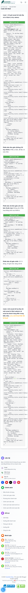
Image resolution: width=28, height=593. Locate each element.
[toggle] (21, 2)
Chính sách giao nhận (9, 495)
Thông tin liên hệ (7, 524)
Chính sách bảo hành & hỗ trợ (11, 505)
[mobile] (25, 2)
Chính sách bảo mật (8, 501)
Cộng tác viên (6, 530)
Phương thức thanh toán (10, 498)
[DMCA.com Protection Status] (20, 586)
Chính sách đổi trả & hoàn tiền (11, 508)
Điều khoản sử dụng (8, 492)
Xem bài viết (7, 542)
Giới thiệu (5, 518)
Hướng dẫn (6, 527)
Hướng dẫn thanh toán (9, 521)
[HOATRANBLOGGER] (8, 2)
